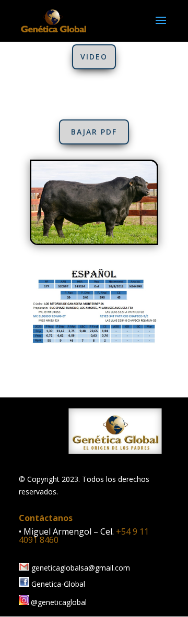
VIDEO (94, 57)
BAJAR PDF (94, 132)
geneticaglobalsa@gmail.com (79, 568)
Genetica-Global (57, 584)
